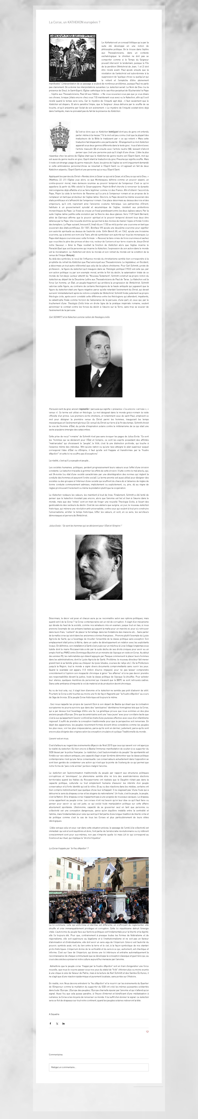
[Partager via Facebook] (50, 1023)
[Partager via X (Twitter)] (57, 1023)
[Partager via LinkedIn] (63, 1023)
